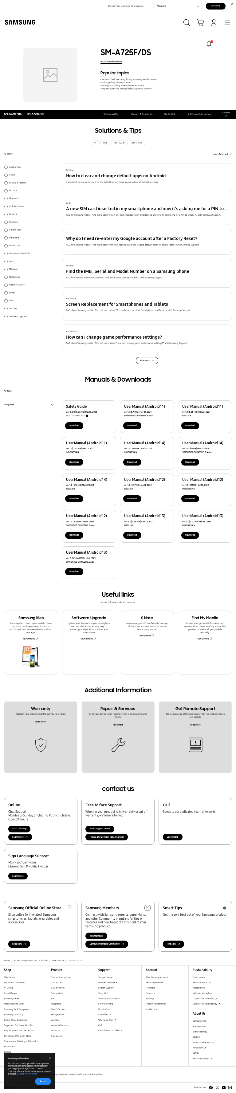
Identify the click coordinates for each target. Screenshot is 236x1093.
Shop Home (9, 977)
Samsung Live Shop (13, 1014)
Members (150, 987)
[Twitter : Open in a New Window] (217, 1088)
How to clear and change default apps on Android (126, 88)
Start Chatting (19, 828)
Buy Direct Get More (14, 982)
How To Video (137, 143)
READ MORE (29, 638)
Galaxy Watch (58, 987)
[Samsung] (18, 22)
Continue (215, 5)
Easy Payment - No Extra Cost (19, 1030)
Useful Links (170, 114)
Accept (43, 1081)
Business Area (199, 1026)
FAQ (105, 143)
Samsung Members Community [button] (105, 943)
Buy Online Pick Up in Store (17, 1036)
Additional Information (199, 114)
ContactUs (226, 114)
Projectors (56, 1003)
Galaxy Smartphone (61, 977)
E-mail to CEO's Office (109, 1030)
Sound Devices (58, 1009)
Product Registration (156, 1003)
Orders (149, 993)
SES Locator (10, 1046)
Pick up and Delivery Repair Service (107, 836)
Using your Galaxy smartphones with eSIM (123, 85)
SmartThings (10, 993)
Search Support (106, 987)
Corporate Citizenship (204, 998)
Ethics (196, 1053)
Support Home (105, 977)
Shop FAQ (103, 993)
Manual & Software (107, 982)
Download (74, 425)
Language (9, 405)
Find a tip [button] (171, 943)
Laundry (55, 1020)
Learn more (172, 836)
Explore (7, 1052)
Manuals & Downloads (141, 114)
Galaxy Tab (56, 982)
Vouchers (150, 1009)
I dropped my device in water (116, 82)
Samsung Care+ (11, 998)
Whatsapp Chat (106, 1020)
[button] (147, 177)
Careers (196, 1037)
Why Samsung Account (157, 977)
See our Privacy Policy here (27, 1074)
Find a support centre (100, 828)
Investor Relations (202, 1042)
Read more (40, 721)
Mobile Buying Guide (14, 1003)
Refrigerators (57, 1014)
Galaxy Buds (57, 993)
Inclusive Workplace (202, 993)
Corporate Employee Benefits (18, 1025)
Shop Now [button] (17, 943)
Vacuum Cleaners (59, 1025)
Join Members (96, 935)
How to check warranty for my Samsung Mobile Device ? (130, 79)
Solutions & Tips (111, 114)
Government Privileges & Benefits (20, 1041)
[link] (209, 44)
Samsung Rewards (154, 982)
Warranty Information (111, 61)
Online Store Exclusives (15, 1020)
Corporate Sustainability (205, 1003)
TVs (52, 998)
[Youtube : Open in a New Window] (224, 1088)
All (95, 143)
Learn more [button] (18, 836)
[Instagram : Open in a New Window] (230, 1088)
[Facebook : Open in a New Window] (211, 1088)
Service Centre (105, 1003)
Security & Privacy (202, 982)
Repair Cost (104, 1009)
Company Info (199, 1021)
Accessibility (199, 987)
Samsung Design (201, 1058)
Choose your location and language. (126, 6)
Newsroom (198, 1047)
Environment (199, 977)
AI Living (8, 987)
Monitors (55, 1030)
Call (100, 1025)
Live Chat (103, 1014)
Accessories (56, 1036)
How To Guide (119, 143)
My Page (150, 998)
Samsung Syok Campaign (16, 1009)
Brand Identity (200, 1031)
